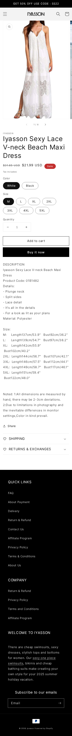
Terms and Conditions (23, 609)
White (11, 185)
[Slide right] (45, 124)
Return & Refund (19, 520)
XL (34, 201)
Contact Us (16, 529)
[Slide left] (26, 124)
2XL (49, 201)
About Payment (19, 502)
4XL (26, 210)
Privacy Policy (18, 547)
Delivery (14, 511)
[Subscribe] (59, 703)
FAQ (11, 493)
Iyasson (30, 728)
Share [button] (12, 426)
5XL (42, 210)
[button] (5, 14)
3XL (10, 210)
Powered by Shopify (44, 728)
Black (30, 185)
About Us (14, 565)
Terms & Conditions (21, 556)
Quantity (8, 219)
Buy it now (36, 252)
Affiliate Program (20, 538)
